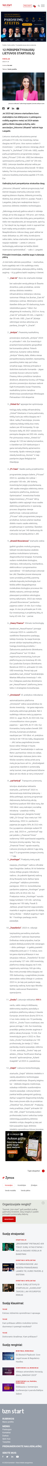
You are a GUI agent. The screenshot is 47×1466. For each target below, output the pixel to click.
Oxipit (13, 1068)
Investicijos (22, 1185)
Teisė (4, 1309)
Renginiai (29, 1351)
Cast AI (13, 278)
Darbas (5, 1436)
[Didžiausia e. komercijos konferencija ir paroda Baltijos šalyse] (8, 1387)
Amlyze (13, 332)
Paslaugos (6, 1429)
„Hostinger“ (15, 859)
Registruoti (9, 1219)
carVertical (15, 781)
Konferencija (22, 1368)
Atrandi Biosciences (19, 541)
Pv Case (14, 469)
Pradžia (4, 45)
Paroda (33, 1381)
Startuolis (21, 1240)
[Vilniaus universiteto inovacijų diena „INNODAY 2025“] (8, 1371)
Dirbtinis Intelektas (26, 1260)
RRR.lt (38, 999)
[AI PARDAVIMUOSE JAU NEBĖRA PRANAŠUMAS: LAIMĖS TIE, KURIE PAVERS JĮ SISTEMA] (8, 1267)
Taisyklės (6, 1442)
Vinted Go (14, 404)
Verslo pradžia (11, 45)
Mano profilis (8, 1422)
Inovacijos (9, 1185)
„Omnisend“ (15, 695)
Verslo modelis (10, 1190)
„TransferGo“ (15, 928)
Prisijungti (27, 5)
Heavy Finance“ (17, 623)
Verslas (6, 59)
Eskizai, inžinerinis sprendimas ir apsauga (21, 1313)
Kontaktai (6, 1432)
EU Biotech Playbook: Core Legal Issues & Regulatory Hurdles (28, 1358)
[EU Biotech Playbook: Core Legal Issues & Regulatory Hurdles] (8, 1356)
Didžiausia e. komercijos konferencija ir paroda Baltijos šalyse (29, 1390)
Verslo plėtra (25, 1190)
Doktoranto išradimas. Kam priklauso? (19, 1336)
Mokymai (20, 1351)
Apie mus (6, 1439)
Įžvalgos (34, 1185)
